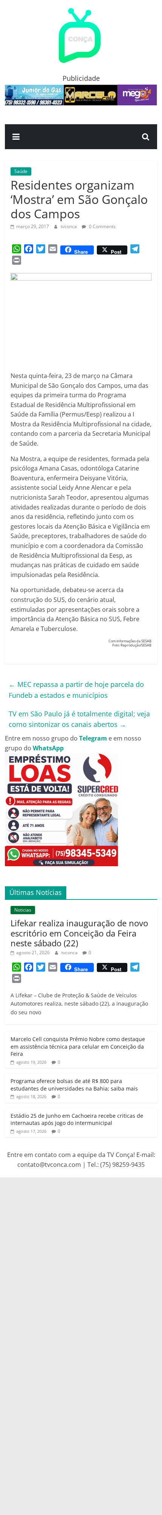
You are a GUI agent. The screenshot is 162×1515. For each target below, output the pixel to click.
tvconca (69, 226)
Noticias (22, 910)
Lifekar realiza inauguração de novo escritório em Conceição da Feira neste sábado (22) (79, 933)
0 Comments (102, 226)
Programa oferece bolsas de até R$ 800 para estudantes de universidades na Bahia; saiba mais (74, 1084)
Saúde (21, 171)
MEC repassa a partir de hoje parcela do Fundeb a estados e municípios (76, 690)
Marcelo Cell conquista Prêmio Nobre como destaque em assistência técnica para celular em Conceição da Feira (78, 1046)
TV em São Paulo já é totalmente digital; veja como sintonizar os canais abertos (79, 719)
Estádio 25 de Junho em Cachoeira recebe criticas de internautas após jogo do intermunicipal (77, 1119)
